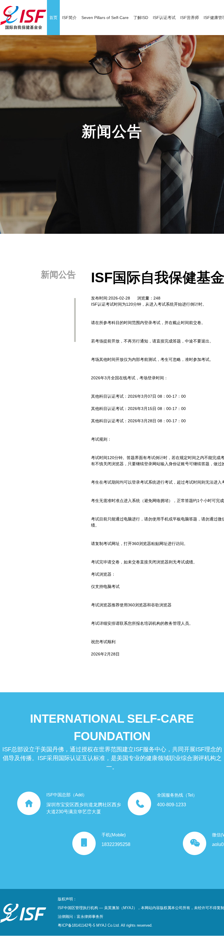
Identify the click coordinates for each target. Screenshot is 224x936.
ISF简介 (69, 17)
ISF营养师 (189, 17)
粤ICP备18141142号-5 (76, 925)
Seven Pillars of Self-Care (105, 17)
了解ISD (140, 17)
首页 (53, 17)
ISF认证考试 (164, 17)
